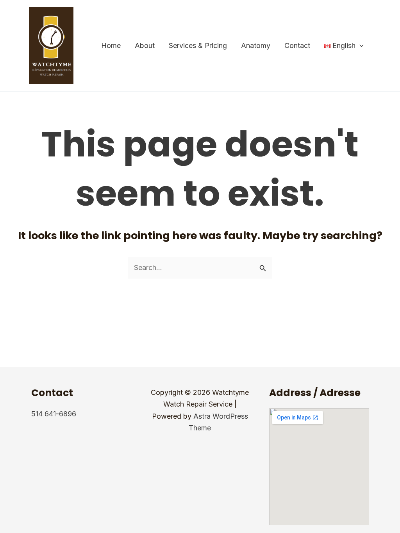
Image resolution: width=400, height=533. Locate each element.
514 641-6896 (53, 414)
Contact (297, 45)
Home (111, 45)
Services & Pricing (198, 45)
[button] (359, 46)
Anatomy (255, 45)
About (145, 45)
